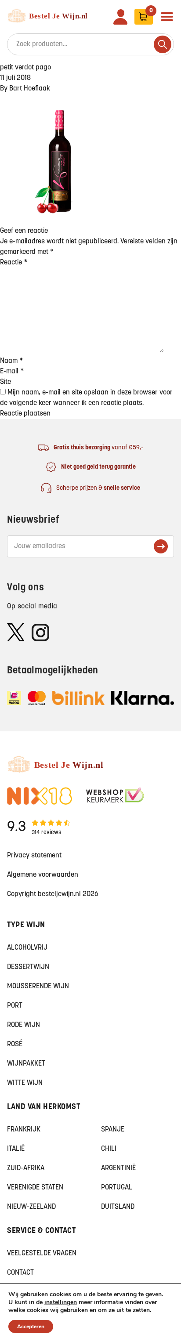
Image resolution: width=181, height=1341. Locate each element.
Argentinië (118, 1168)
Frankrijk (23, 1129)
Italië (16, 1149)
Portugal (116, 1187)
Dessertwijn (28, 967)
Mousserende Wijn (38, 986)
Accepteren (30, 1326)
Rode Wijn (23, 1025)
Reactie (13, 262)
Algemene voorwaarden (42, 874)
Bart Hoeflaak (29, 88)
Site (5, 382)
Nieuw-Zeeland (31, 1207)
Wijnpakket (26, 1063)
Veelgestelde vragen (41, 1253)
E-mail (12, 371)
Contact (20, 1272)
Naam (11, 361)
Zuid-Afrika (25, 1168)
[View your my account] (120, 17)
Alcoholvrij (27, 947)
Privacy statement (34, 855)
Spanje (112, 1129)
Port (14, 1005)
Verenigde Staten (35, 1187)
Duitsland (117, 1207)
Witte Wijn (25, 1083)
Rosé (14, 1044)
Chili (108, 1149)
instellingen (60, 1302)
